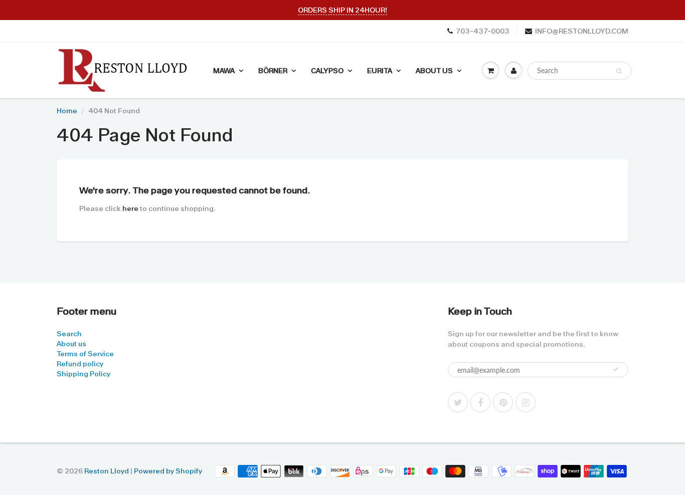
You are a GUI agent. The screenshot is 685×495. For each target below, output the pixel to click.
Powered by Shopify (168, 470)
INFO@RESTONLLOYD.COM (581, 31)
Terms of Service (85, 353)
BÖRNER (272, 70)
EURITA (379, 70)
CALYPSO (327, 70)
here (130, 208)
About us (71, 343)
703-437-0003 (482, 31)
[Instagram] (526, 402)
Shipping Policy (83, 373)
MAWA (224, 70)
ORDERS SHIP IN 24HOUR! (342, 10)
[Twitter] (458, 402)
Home (67, 110)
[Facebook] (480, 402)
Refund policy (80, 363)
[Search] (619, 71)
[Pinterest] (503, 402)
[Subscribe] (615, 369)
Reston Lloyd (106, 470)
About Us (434, 70)
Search (69, 333)
